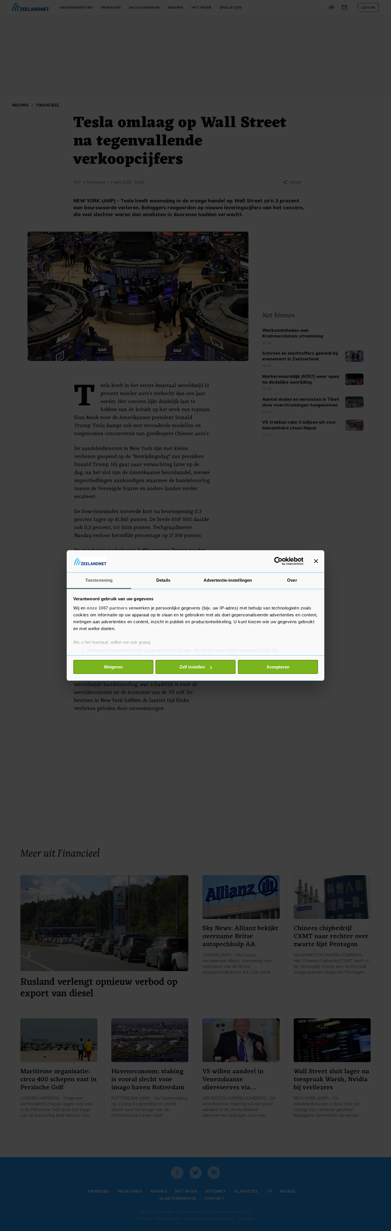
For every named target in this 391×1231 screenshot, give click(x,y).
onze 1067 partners (107, 607)
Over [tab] (292, 580)
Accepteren (277, 666)
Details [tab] (163, 580)
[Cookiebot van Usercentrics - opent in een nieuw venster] (278, 561)
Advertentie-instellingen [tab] (228, 580)
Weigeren (113, 666)
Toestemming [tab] (98, 580)
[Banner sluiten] (316, 561)
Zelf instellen (192, 666)
